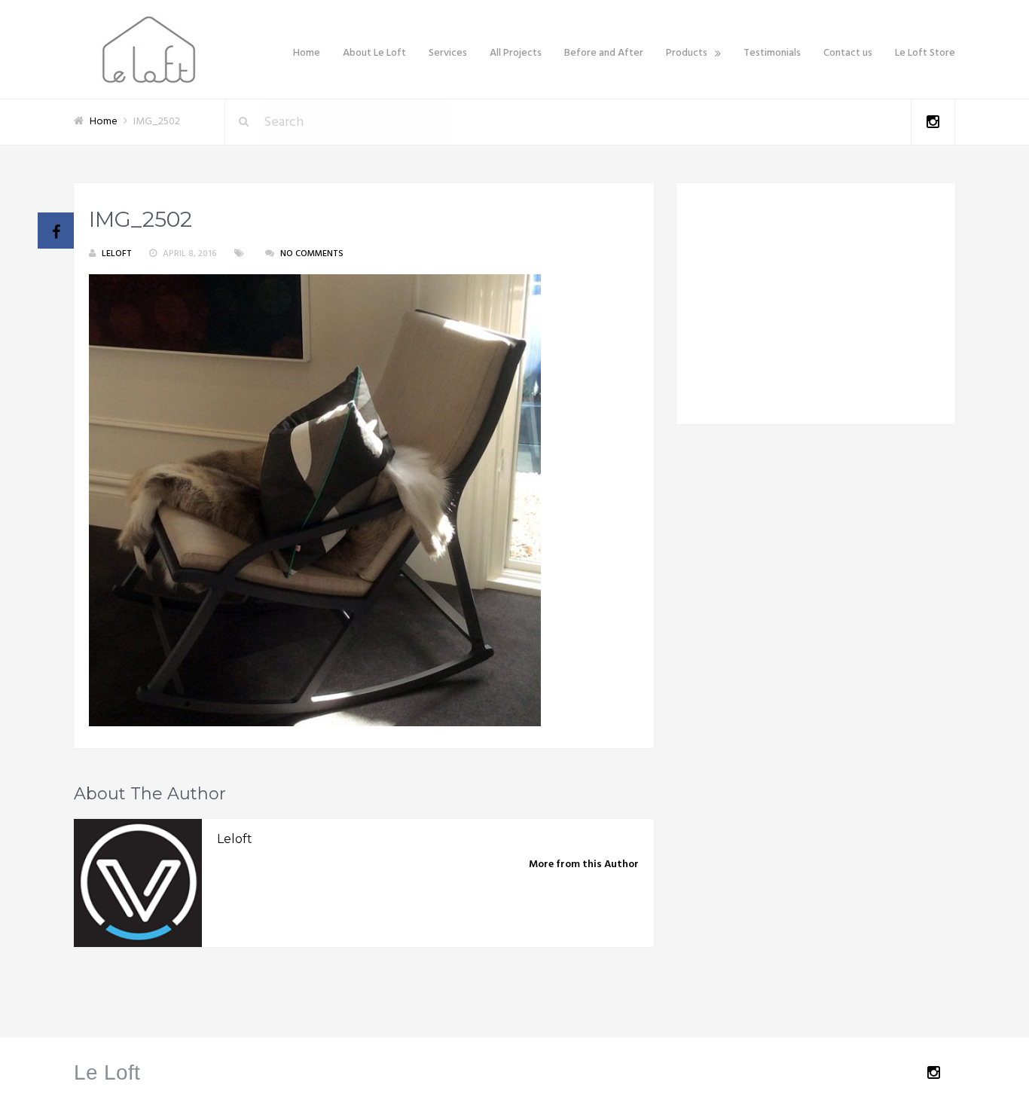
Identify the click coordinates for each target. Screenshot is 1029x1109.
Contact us (847, 53)
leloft (117, 253)
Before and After (603, 53)
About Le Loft (374, 53)
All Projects (516, 53)
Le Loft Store (925, 53)
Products (686, 53)
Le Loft (107, 1072)
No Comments (312, 253)
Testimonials (772, 53)
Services (448, 53)
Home (306, 53)
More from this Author (584, 864)
